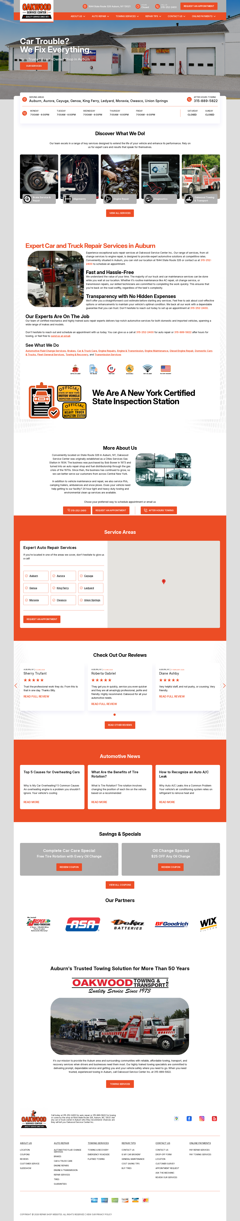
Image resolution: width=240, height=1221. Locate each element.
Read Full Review (36, 696)
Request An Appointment (199, 6)
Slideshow (25, 1168)
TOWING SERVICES (120, 1084)
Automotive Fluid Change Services (46, 350)
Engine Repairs (107, 350)
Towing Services (126, 16)
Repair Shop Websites (51, 1214)
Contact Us (175, 16)
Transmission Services (108, 354)
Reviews (24, 1159)
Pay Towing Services (200, 1154)
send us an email (60, 336)
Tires (56, 1179)
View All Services (120, 213)
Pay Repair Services (199, 1150)
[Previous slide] (16, 685)
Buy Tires (127, 1168)
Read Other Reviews (120, 725)
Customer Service (29, 1163)
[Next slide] (223, 685)
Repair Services (62, 1175)
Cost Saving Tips (131, 1163)
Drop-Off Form (164, 1154)
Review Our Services (166, 1177)
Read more (31, 802)
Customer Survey (165, 1163)
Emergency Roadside (99, 1154)
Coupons (25, 1154)
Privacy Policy (104, 1214)
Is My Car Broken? (131, 1154)
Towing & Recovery (77, 354)
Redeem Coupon (69, 867)
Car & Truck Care (87, 350)
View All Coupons (120, 884)
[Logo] (36, 11)
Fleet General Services (50, 354)
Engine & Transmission (130, 350)
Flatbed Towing (96, 1159)
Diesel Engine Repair (181, 350)
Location (25, 1150)
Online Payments (202, 16)
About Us (76, 16)
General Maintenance (133, 1159)
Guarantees (60, 1184)
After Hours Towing (161, 510)
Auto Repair (99, 16)
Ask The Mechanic (165, 1173)
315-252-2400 (199, 308)
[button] (164, 581)
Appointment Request (167, 1168)
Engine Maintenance (156, 350)
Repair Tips (151, 16)
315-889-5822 (206, 101)
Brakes (71, 350)
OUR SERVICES (34, 66)
